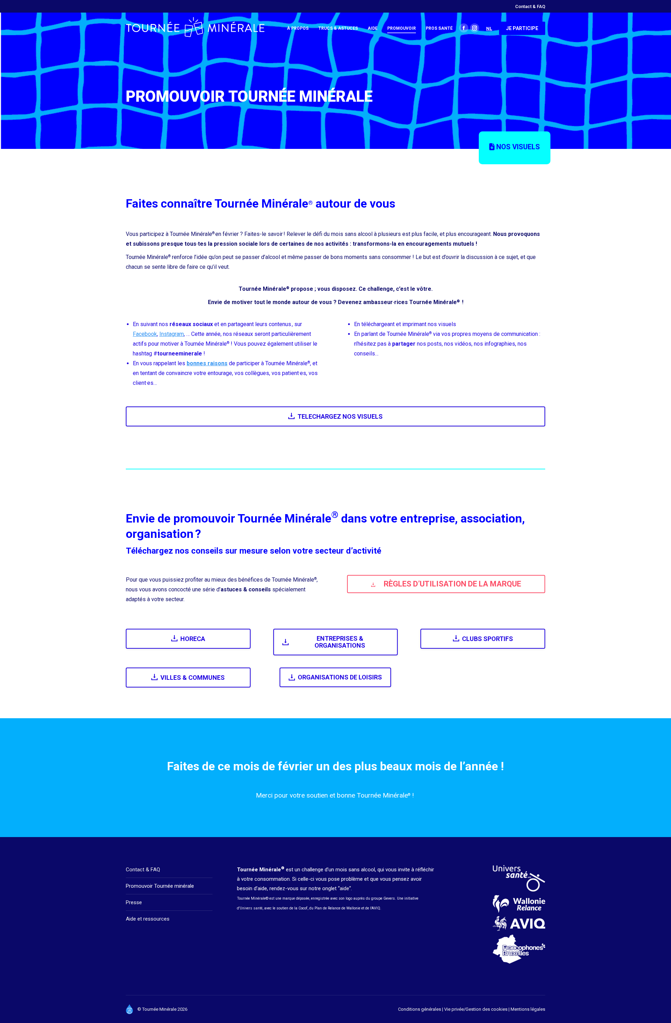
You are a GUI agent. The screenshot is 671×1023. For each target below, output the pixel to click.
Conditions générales (419, 1009)
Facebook (145, 334)
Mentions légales (528, 1009)
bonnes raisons (207, 363)
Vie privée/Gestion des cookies (476, 1009)
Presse (134, 902)
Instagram (171, 334)
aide (344, 888)
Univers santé (251, 908)
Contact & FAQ (143, 869)
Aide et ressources (147, 919)
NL (489, 28)
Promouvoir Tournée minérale (160, 886)
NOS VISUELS (517, 147)
